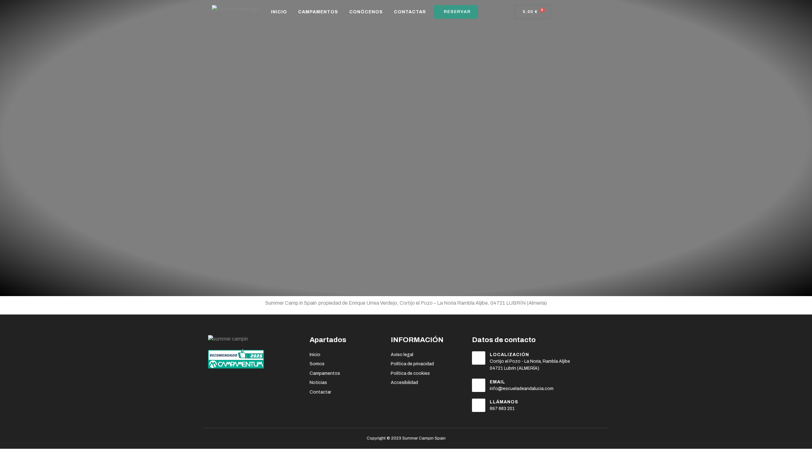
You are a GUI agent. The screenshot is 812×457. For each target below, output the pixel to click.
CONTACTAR (410, 12)
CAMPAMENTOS (318, 12)
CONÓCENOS (366, 12)
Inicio (279, 12)
